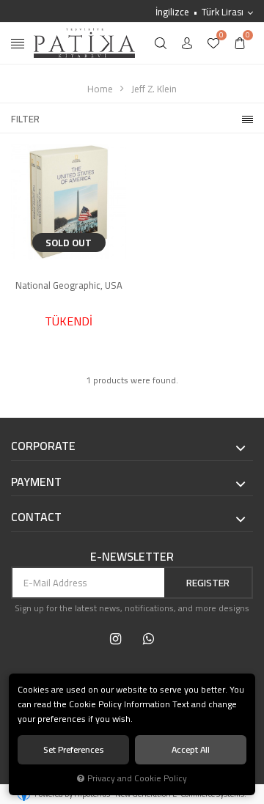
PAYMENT (36, 482)
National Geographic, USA (68, 286)
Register (208, 582)
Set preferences (73, 749)
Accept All (191, 749)
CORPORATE (43, 446)
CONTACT (36, 517)
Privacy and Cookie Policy (137, 778)
